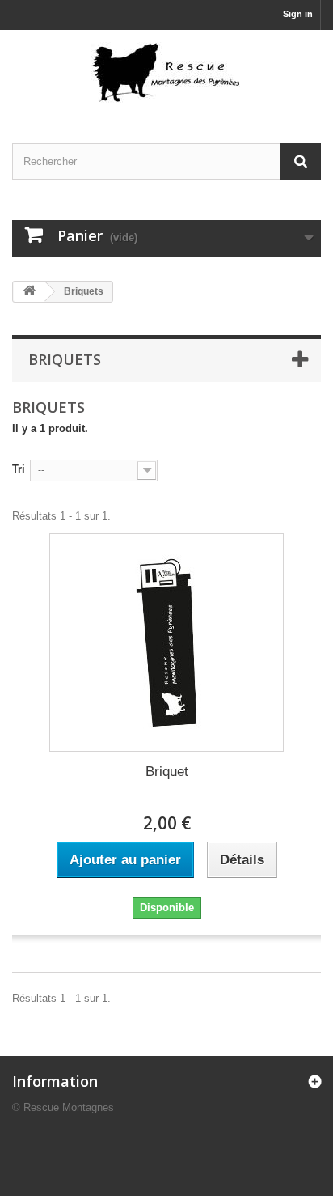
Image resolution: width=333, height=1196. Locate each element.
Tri (18, 469)
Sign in (298, 14)
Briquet (166, 771)
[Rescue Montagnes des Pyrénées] (166, 72)
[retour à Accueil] (29, 292)
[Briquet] (166, 642)
